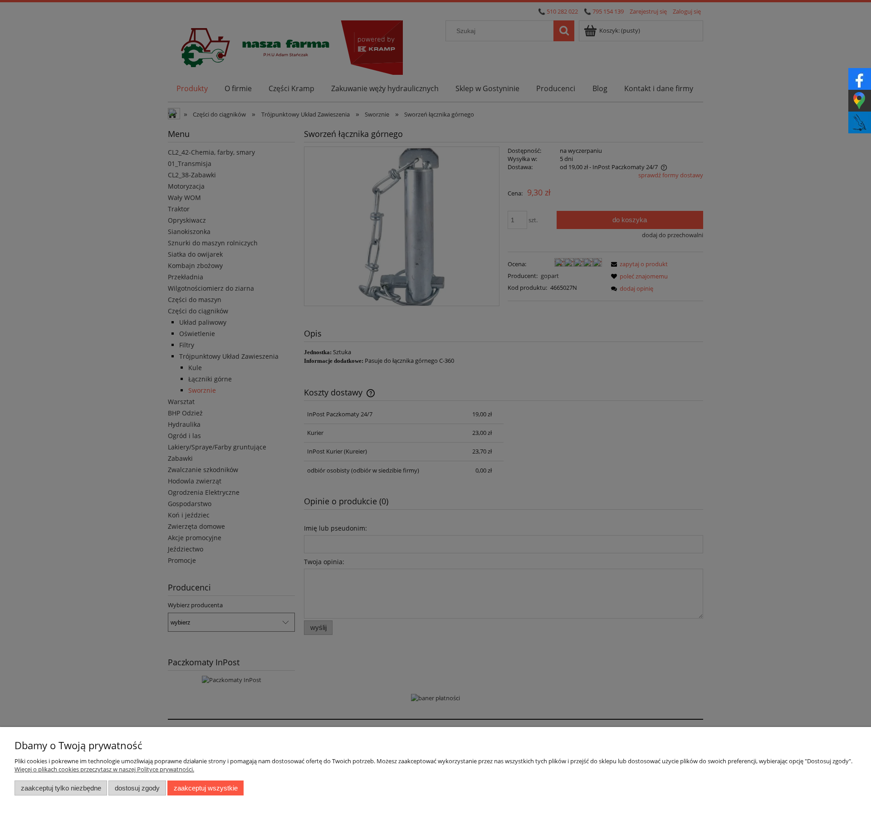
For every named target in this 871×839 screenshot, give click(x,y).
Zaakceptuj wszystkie (206, 788)
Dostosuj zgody (137, 788)
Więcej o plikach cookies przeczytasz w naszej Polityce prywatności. (104, 769)
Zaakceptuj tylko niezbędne (61, 788)
